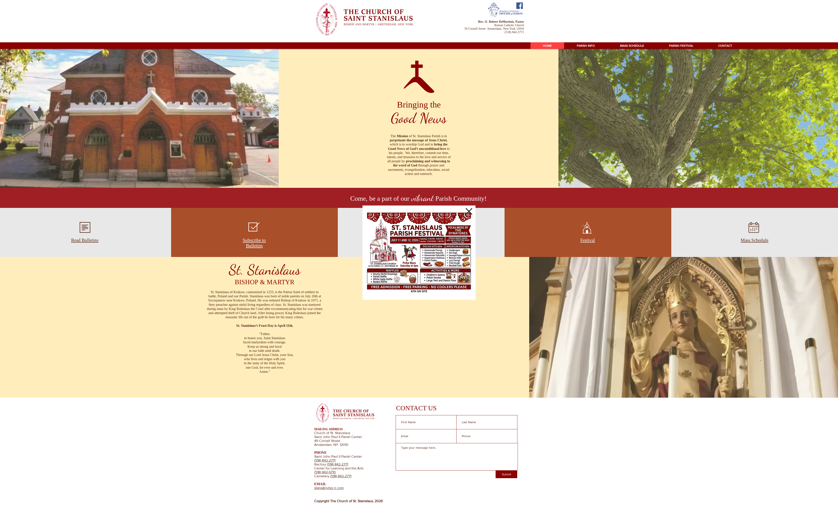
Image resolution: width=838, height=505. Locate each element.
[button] (469, 211)
